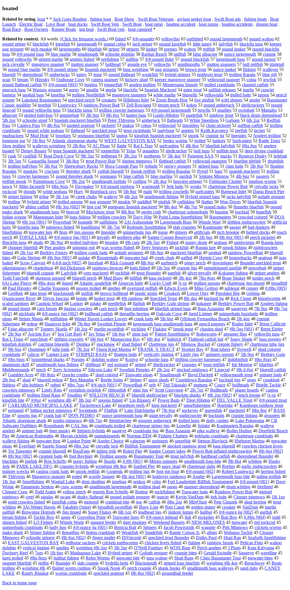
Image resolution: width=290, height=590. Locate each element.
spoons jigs (27, 415)
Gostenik (114, 471)
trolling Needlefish (88, 94)
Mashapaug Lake (85, 552)
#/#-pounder (143, 38)
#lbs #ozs (263, 359)
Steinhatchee (120, 420)
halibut (206, 512)
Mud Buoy (113, 278)
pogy (251, 379)
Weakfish (129, 532)
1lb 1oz (278, 496)
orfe (152, 384)
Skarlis (110, 461)
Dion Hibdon (198, 400)
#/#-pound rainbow (118, 186)
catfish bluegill (111, 171)
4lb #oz (53, 125)
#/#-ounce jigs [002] (60, 313)
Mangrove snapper (48, 476)
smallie (92, 89)
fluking (249, 69)
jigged (67, 283)
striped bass (208, 166)
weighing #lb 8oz (111, 466)
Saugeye (246, 552)
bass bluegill (224, 446)
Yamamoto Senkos (37, 486)
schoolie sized (34, 120)
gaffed (186, 257)
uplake (84, 257)
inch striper (142, 44)
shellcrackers (252, 105)
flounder (63, 563)
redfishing (59, 318)
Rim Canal (174, 507)
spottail (214, 252)
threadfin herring (134, 313)
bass (218, 171)
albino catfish (37, 206)
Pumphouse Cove (49, 181)
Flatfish (111, 410)
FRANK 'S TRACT (156, 349)
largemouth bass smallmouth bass (162, 323)
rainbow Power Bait (102, 105)
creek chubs (86, 196)
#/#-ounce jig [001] (90, 527)
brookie (111, 242)
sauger (235, 227)
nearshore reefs (131, 405)
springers (160, 440)
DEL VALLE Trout (234, 400)
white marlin (164, 94)
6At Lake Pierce (16, 283)
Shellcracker (164, 364)
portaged (16, 410)
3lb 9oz (56, 242)
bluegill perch (84, 278)
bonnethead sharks (48, 359)
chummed (37, 349)
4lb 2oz (131, 196)
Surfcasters (242, 140)
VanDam (250, 507)
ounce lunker (224, 69)
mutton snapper (85, 64)
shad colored (106, 374)
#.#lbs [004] (254, 517)
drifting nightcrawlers (246, 222)
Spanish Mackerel (160, 89)
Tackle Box (43, 517)
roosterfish (110, 150)
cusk (12, 156)
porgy (74, 89)
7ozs (39, 552)
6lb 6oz (97, 339)
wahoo (190, 49)
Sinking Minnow (214, 176)
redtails (151, 166)
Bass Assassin (177, 430)
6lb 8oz (156, 252)
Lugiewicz (67, 105)
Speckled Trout (163, 298)
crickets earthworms (120, 542)
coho (156, 481)
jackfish (182, 247)
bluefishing (12, 232)
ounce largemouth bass (122, 415)
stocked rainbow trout (186, 446)
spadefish (194, 115)
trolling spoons (207, 283)
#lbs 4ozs (46, 283)
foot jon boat (167, 471)
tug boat (86, 29)
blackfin (130, 89)
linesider (108, 232)
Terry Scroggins (67, 369)
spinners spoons (220, 354)
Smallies (74, 395)
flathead (78, 130)
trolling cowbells (174, 191)
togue (163, 232)
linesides (238, 135)
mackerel (237, 410)
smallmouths (189, 64)
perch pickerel (262, 237)
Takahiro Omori (76, 507)
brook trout (183, 329)
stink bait (140, 334)
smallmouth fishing (161, 196)
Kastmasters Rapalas (235, 425)
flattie (122, 145)
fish (188, 517)
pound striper (14, 44)
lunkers (218, 140)
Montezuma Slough (180, 84)
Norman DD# (139, 435)
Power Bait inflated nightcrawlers (222, 451)
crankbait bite (117, 502)
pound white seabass (45, 130)
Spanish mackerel (100, 69)
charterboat (43, 267)
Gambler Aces (20, 374)
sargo (66, 517)
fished (120, 38)
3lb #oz (50, 166)
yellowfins (170, 38)
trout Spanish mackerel (73, 150)
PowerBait (132, 384)
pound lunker (234, 49)
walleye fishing (15, 440)
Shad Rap (232, 537)
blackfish (41, 44)
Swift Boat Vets (105, 24)
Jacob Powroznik (178, 527)
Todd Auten (45, 491)
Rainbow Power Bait (233, 491)
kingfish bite (13, 400)
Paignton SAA (200, 156)
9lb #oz (112, 115)
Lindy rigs (189, 354)
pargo (172, 486)
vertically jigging (159, 354)
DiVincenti (131, 537)
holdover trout (209, 74)
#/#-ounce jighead (162, 517)
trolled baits (240, 94)
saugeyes (239, 308)
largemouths (70, 49)
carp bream (47, 308)
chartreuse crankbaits (254, 435)
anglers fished (82, 59)
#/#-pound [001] (254, 481)
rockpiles (206, 517)
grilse (44, 196)
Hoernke (225, 405)
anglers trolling (142, 84)
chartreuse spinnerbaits (188, 211)
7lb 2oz (82, 349)
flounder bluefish (248, 206)
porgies (170, 49)
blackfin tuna (251, 44)
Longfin (183, 425)
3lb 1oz (62, 196)
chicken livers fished (163, 542)
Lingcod (222, 369)
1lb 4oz (243, 318)
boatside (85, 222)
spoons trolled (88, 288)
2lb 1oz (26, 252)
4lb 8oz (192, 145)
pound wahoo (261, 38)
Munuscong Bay (125, 339)
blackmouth (63, 293)
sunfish (185, 176)
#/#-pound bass (30, 54)
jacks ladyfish (239, 196)
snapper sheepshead (201, 486)
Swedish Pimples (134, 369)
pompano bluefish (94, 135)
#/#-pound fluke (159, 59)
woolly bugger (102, 476)
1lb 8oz (38, 140)
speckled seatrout (108, 573)
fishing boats (255, 19)
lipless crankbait (100, 532)
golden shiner (203, 507)
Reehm (228, 466)
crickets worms (268, 527)
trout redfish (214, 364)
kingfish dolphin (16, 344)
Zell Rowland (138, 105)
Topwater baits (195, 491)
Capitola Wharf (49, 303)
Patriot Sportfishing (172, 334)
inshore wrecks (15, 471)
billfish (136, 278)
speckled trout (104, 130)
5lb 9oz (247, 354)
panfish (174, 273)
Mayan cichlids (74, 435)
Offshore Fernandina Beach (205, 318)
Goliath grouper (153, 552)
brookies (63, 135)
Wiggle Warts (72, 522)
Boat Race (11, 29)
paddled (144, 201)
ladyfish (226, 44)
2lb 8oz (79, 145)
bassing (221, 211)
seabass (220, 242)
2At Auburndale (138, 222)
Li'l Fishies (43, 522)
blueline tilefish (247, 161)
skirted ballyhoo (38, 115)
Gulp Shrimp (28, 257)
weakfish (150, 74)
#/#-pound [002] (200, 471)
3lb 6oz (92, 115)
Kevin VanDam (190, 496)
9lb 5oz (87, 156)
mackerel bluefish (186, 252)
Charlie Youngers (53, 288)
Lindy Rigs (52, 390)
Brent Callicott (272, 323)
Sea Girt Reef (69, 334)
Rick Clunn (241, 298)
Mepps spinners (163, 461)
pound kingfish (172, 44)
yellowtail (167, 125)
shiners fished (14, 522)
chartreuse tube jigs (267, 344)
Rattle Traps (269, 140)
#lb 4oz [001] (133, 476)
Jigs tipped (71, 512)
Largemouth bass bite (231, 476)
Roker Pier (132, 451)
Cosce (219, 384)
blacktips (10, 461)
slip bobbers (33, 384)
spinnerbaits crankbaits (22, 527)
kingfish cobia (64, 502)
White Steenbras (204, 120)
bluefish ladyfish (220, 145)
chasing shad (211, 329)
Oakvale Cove (169, 313)
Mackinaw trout (100, 211)
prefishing (110, 59)
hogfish (44, 105)
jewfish (269, 79)
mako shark (12, 532)
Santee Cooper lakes (167, 451)
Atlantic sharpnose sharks (74, 140)
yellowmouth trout (236, 374)
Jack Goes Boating (70, 19)
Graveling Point (91, 517)
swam (65, 496)
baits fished (140, 267)
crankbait (271, 379)
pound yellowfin (17, 59)
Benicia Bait (125, 527)
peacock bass (14, 89)
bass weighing (135, 69)
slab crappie (88, 563)
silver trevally (199, 273)
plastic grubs (146, 293)
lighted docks (258, 232)
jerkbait (280, 156)
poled (77, 476)
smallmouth (88, 54)
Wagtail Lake (63, 481)
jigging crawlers (78, 308)
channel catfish (255, 84)
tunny (81, 74)
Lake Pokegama (249, 420)
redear (32, 323)
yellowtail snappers (210, 161)
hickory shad (136, 79)
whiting (255, 461)
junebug (119, 481)
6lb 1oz (124, 512)
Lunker (76, 303)
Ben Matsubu (82, 379)
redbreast (109, 156)
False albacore (20, 329)
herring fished (273, 471)
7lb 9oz (260, 308)
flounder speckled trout (260, 262)
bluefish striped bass (173, 308)
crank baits (143, 318)
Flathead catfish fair (205, 339)
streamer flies (235, 334)
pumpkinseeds (107, 435)
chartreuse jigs (161, 344)
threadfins (70, 532)
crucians (51, 171)
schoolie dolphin (120, 54)
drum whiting (238, 486)
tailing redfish (269, 476)
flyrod (202, 171)
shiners (181, 232)
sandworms (244, 242)
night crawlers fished (26, 502)
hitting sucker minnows (51, 410)
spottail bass (33, 94)
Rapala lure (205, 247)
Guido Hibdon (166, 115)
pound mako (215, 206)
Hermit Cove (210, 257)
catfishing (186, 201)
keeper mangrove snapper (178, 79)
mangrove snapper (47, 64)
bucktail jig (214, 298)
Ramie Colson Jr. (184, 532)
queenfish (213, 410)
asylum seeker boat (194, 19)
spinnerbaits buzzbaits (238, 313)
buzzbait (95, 262)
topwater (239, 522)
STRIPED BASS (91, 354)
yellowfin (162, 64)
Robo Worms (98, 558)
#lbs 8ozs (38, 558)
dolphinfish (238, 359)
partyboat (165, 130)
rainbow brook (220, 542)
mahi (147, 191)
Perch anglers (209, 547)
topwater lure (40, 232)
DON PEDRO (81, 415)
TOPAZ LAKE (33, 237)
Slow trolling (13, 145)
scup (6, 79)
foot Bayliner (81, 456)
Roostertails (107, 257)
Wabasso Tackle (238, 532)
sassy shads (158, 379)
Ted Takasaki (175, 384)
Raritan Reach (154, 54)
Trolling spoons (113, 456)
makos (128, 125)
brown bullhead (114, 293)
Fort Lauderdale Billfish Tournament (200, 481)
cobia (251, 79)
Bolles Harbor (239, 430)
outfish (87, 293)
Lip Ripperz (140, 400)
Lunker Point (79, 440)
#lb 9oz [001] (59, 257)
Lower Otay (198, 293)
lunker (151, 49)
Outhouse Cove (70, 79)
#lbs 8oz (259, 410)
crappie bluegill (52, 451)
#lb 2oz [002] (220, 395)
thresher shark (78, 171)
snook (193, 135)
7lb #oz (168, 410)
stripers (132, 49)
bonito (81, 298)
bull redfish (253, 64)
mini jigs (140, 390)
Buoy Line (148, 507)
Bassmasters (220, 217)
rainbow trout (221, 115)
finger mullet (103, 537)
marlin (248, 89)
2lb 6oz (205, 237)
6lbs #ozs (60, 186)
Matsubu (269, 110)
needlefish (117, 303)
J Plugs (234, 547)
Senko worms (175, 140)
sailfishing (108, 222)
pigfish (31, 461)
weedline (269, 552)
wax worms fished (117, 247)
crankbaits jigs (146, 430)
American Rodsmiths (35, 435)
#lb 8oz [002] (143, 573)
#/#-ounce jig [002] (236, 512)
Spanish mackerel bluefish (77, 120)
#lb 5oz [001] (242, 329)
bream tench (169, 105)
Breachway (254, 563)
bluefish (95, 49)
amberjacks (60, 74)
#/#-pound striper (62, 69)
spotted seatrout (81, 125)
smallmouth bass (44, 211)
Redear (141, 491)
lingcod (72, 211)
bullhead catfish (99, 313)
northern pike (129, 237)
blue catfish (133, 176)
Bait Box (229, 517)
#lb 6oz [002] (271, 451)
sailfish (180, 54)
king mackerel (164, 405)
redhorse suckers (80, 542)
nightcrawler (190, 415)
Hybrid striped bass (202, 196)
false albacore (205, 54)
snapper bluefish (16, 563)
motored (91, 502)
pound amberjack (219, 105)
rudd (276, 517)
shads (38, 242)
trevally (103, 237)
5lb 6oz (166, 318)
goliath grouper (271, 196)
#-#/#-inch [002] (66, 262)
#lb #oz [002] (73, 537)
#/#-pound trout (273, 400)
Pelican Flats (251, 542)
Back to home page (19, 582)
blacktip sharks (187, 395)
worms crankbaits (71, 573)
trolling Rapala (242, 74)
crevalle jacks (266, 186)
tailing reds (106, 451)
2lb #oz (9, 379)
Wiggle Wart (209, 222)
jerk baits (218, 496)
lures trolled (12, 558)
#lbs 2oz (174, 502)
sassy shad (171, 466)
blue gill (269, 74)
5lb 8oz (130, 191)
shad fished (132, 344)
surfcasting (169, 145)
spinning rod (83, 247)
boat (41, 19)
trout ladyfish (182, 456)
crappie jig (215, 135)
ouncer (163, 496)
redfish (209, 49)
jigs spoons (84, 232)
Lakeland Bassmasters (41, 100)
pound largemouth (226, 38)
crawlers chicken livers (262, 446)
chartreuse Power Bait (228, 186)
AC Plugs (101, 145)
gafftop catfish (250, 125)
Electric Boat (30, 24)
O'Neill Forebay (148, 547)
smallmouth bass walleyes (210, 568)
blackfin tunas (79, 110)
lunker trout (104, 298)
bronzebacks (240, 257)
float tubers (220, 349)
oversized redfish (142, 288)
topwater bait (136, 257)
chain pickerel (218, 125)
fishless (8, 384)
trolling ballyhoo (22, 166)
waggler (208, 527)
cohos (146, 125)
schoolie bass (157, 359)
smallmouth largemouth (110, 486)
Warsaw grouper (47, 89)
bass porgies (270, 339)
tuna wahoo (156, 558)
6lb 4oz (153, 339)
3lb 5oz (14, 161)
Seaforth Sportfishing (267, 537)
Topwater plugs (139, 374)
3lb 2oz (130, 156)
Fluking (160, 329)
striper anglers (267, 273)
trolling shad (149, 486)
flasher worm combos (71, 568)
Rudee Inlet (242, 323)
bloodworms (269, 298)
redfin (43, 563)
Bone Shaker (233, 278)
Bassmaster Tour (149, 456)
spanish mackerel (244, 171)
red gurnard (117, 364)
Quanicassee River (19, 298)
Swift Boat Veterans (156, 19)
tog (139, 502)
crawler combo (75, 374)
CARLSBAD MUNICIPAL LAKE (40, 405)
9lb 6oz (14, 349)
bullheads (240, 384)
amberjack (151, 120)
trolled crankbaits (219, 84)
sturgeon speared (50, 278)
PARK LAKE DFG (34, 466)
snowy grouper (177, 166)
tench (41, 369)
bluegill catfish (273, 369)
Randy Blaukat (35, 573)
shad (26, 379)
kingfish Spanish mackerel (157, 135)
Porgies (78, 359)
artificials (202, 232)
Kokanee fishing (233, 273)
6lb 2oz (253, 120)
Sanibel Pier (144, 466)
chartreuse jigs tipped (246, 283)
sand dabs (249, 568)
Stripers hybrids (91, 430)
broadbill (279, 283)
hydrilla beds (116, 563)
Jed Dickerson (72, 267)
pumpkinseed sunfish (223, 267)
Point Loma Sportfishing (180, 217)
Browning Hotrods (38, 512)
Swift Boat (132, 24)
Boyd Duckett (200, 374)
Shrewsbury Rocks (81, 166)
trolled (200, 140)
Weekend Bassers (169, 522)
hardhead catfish (215, 456)
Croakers (172, 293)
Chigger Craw (15, 491)
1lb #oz (118, 334)
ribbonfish (117, 390)
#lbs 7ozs (75, 384)
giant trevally (160, 415)
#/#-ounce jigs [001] (72, 237)
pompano (108, 176)
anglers (187, 130)
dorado (30, 191)
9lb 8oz (234, 461)
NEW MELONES (208, 522)
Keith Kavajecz (214, 130)
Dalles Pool (206, 537)
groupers (272, 415)
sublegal (232, 288)
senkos (139, 481)
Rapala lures (272, 242)
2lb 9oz (14, 334)
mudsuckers (13, 135)
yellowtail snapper (223, 79)
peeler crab (151, 211)
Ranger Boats (64, 29)
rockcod (9, 191)
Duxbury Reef (15, 552)
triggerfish (113, 84)
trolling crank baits (91, 252)
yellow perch (74, 491)
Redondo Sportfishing (146, 227)
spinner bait (32, 430)
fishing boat (100, 19)
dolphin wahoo (104, 359)
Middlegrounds (15, 369)
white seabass (55, 191)
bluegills (189, 94)
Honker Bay (193, 349)
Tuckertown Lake (95, 405)
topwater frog (48, 440)
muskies (30, 171)
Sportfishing (33, 481)
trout (97, 74)
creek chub (164, 257)
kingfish (63, 44)
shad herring (255, 502)
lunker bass (136, 115)
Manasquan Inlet (48, 217)
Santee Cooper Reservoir (170, 237)
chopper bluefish (23, 247)
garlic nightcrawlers (259, 466)
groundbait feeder (177, 573)
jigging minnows (137, 161)
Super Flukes (99, 512)
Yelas (131, 150)
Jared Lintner (200, 313)
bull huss (202, 150)
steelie (110, 89)
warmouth (151, 186)
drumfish (275, 161)
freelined (265, 486)
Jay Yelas (97, 334)
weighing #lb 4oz (222, 563)
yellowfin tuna (267, 334)
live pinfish (204, 100)
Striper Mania (31, 318)
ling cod (94, 206)
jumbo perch (263, 278)
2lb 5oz (153, 242)
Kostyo (131, 359)
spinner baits (270, 374)
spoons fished (110, 400)
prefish (241, 130)
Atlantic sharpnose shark (24, 420)
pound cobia (115, 44)
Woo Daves (230, 201)
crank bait (52, 415)
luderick (174, 339)
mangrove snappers (129, 94)
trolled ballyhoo (84, 242)
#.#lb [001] (132, 461)
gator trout (192, 89)
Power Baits (169, 400)
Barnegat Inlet (233, 191)
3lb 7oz (113, 227)
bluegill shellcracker (149, 395)
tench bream (249, 395)
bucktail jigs (229, 379)
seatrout (265, 257)
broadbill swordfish (115, 507)
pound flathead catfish (22, 84)
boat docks (78, 24)
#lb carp (132, 242)
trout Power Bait (100, 161)
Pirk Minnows (235, 527)
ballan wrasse (14, 217)
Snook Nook (108, 568)
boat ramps (208, 24)
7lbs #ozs (207, 278)
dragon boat (266, 24)
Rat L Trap (143, 145)
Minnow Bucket (195, 344)
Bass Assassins (211, 308)
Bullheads (219, 390)
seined (140, 364)
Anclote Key (39, 334)
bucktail (242, 211)
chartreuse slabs (201, 466)
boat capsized (140, 29)
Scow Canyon (32, 262)
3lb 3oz (84, 400)
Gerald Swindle (218, 552)
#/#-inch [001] (103, 384)
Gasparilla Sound (43, 161)
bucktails (216, 415)
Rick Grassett (122, 262)
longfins (58, 94)
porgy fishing (85, 461)
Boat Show (124, 19)
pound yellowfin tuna (41, 110)
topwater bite (128, 558)
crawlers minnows (18, 390)
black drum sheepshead (261, 115)
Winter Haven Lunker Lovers (100, 318)
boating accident (180, 24)
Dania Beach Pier (268, 191)
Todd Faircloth (15, 278)
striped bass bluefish (182, 563)
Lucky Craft (160, 283)
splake (95, 303)
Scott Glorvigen (169, 390)
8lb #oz (147, 262)
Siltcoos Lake (100, 369)
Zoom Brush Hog (171, 100)
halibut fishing (66, 558)
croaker (228, 507)
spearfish (183, 440)
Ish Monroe (242, 364)
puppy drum (196, 242)
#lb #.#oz (244, 369)
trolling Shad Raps (43, 395)
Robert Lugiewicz (238, 471)
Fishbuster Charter (225, 181)
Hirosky (42, 79)
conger (252, 288)
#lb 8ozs (47, 374)
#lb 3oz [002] (68, 206)
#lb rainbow (132, 298)
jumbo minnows (67, 420)
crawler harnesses (33, 176)
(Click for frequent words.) (84, 38)
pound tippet (19, 308)
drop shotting (93, 481)
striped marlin (51, 59)
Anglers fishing (273, 303)
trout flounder (149, 273)
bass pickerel (160, 278)
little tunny (202, 44)
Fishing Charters (173, 435)
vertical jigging (36, 547)
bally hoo (58, 527)
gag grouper (100, 201)
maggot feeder (103, 522)
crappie (269, 54)
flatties (207, 201)
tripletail (277, 64)
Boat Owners (36, 29)
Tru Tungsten (20, 451)
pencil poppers (212, 323)
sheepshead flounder (255, 456)
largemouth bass (230, 59)
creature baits (50, 456)
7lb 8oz (83, 323)
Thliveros (16, 476)
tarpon (263, 94)
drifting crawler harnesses (198, 359)
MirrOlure (198, 502)
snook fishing (235, 247)
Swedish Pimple (111, 323)
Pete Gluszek (225, 502)
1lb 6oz (56, 552)
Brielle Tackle (268, 384)
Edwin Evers (175, 288)
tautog (121, 135)
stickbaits (27, 313)
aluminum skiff (15, 364)
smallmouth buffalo (109, 181)
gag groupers (166, 69)
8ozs (63, 232)
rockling (138, 329)
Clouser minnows (249, 496)
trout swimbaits (137, 130)
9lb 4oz (170, 206)
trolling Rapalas (176, 171)
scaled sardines (15, 303)
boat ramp (154, 24)
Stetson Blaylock (212, 440)
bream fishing (14, 517)
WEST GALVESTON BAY (130, 140)
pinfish (164, 201)
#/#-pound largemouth (171, 110)
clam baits (234, 166)
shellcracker (176, 150)
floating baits (125, 354)
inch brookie (228, 232)
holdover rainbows (169, 476)
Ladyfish (69, 273)
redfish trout (227, 150)
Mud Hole (39, 135)
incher (259, 130)
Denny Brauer (33, 150)
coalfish (30, 156)
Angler (198, 476)
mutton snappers (221, 64)
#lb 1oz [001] (34, 222)
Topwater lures (125, 517)
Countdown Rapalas (194, 379)
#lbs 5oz (81, 446)
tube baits (60, 349)
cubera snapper (104, 79)
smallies (224, 110)
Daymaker (84, 186)
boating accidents (237, 24)
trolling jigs (139, 471)
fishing (194, 542)
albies (212, 532)
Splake (204, 425)
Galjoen (232, 120)
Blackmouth (146, 563)
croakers (108, 100)
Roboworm (206, 334)
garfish (266, 512)
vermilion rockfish (85, 390)
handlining (90, 227)
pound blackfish (195, 59)
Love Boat (55, 24)
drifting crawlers (69, 339)
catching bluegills (53, 344)
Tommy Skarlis (53, 329)
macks (226, 156)
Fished (172, 242)
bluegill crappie (40, 273)
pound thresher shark (74, 176)
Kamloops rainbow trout (261, 405)
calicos (33, 354)
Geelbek (15, 293)
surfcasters (204, 191)
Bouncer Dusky (252, 156)
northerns (152, 156)
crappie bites (185, 552)
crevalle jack (107, 446)
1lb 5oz (163, 267)
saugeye (119, 430)
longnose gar (13, 140)
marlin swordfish (109, 329)
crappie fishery (230, 344)
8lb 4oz (190, 298)
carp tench (108, 308)
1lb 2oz (81, 329)
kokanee (203, 303)
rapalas (47, 496)
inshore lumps (180, 512)
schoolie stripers (40, 537)
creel (29, 496)
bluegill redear (50, 379)
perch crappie (139, 568)
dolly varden (217, 420)
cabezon (137, 440)
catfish (154, 502)
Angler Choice (110, 440)
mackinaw (106, 344)
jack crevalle (13, 64)
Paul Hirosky (19, 288)
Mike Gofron (206, 288)
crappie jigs (187, 267)
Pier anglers (54, 247)
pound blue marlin (24, 69)
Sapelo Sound (54, 446)
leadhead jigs (149, 512)
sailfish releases (222, 89)
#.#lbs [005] (276, 288)
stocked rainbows (192, 369)
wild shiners (231, 100)
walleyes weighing (49, 145)
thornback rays (103, 191)
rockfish (122, 273)
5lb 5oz (120, 547)
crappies (189, 364)
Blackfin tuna (14, 242)
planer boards (247, 390)
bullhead (113, 64)
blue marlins (161, 176)
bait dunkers (259, 227)
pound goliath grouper (130, 496)
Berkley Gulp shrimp (170, 303)
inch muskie (41, 49)
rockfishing (165, 491)
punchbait (39, 339)
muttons (200, 384)
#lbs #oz (249, 145)
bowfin (204, 110)
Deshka (83, 344)
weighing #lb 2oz (91, 547)
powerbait (257, 267)
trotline (14, 201)
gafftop (132, 59)
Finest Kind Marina (113, 349)
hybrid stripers (177, 74)
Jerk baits (175, 186)
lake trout (38, 293)
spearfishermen (197, 405)
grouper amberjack (155, 420)
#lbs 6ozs (16, 359)
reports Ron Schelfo (110, 491)
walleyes (270, 69)
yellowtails (213, 94)
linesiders (190, 125)
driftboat (93, 364)
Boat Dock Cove (59, 156)
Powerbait (62, 222)
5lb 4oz (174, 156)
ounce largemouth (240, 54)
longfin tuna (28, 227)
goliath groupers (128, 252)
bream (22, 79)
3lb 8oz (72, 161)
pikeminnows (14, 267)
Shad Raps (183, 558)
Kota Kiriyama (261, 547)
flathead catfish (172, 161)
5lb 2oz (9, 120)
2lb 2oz (163, 369)
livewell (244, 349)
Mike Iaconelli (32, 186)
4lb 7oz (190, 206)
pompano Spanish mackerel (132, 206)
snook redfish (88, 471)
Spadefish (154, 532)
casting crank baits (52, 471)
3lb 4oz (185, 278)
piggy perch (195, 262)
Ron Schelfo (55, 461)
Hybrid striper (120, 552)
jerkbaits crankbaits (212, 435)
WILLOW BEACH (107, 395)
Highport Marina (249, 440)
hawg (7, 186)
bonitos (90, 84)
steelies (114, 288)
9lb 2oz (78, 181)
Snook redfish (143, 171)
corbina (253, 293)
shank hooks (169, 568)
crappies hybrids (74, 466)
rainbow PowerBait (245, 252)
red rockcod (264, 522)
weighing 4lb (59, 400)
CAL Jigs (79, 425)
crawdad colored (253, 217)
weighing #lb (33, 568)
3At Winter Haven (39, 507)
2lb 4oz (160, 181)
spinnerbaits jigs (137, 232)
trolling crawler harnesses (121, 110)
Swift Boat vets (111, 29)
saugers (262, 176)
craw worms (72, 486)
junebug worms (262, 181)
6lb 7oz (95, 420)
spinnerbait (69, 115)
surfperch (169, 262)
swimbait (246, 110)
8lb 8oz (128, 211)
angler (254, 100)
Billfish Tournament (143, 446)
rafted (55, 384)
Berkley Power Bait (235, 303)
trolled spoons (70, 201)
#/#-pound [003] (63, 84)
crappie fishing (244, 415)
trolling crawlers (111, 217)
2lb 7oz (196, 390)
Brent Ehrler (272, 329)
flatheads (175, 120)
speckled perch (81, 100)
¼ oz (271, 395)
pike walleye (208, 430)
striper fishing (20, 196)
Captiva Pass (28, 125)
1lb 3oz (9, 481)
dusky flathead (90, 496)
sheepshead (32, 74)
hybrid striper (39, 201)
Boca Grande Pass (121, 166)
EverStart (27, 446)
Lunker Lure (57, 354)
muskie (124, 201)
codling (139, 181)
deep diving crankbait (264, 150)
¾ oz (182, 283)
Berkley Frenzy (54, 252)
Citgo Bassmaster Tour (220, 558)
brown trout (195, 69)
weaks (195, 186)
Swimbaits (88, 410)
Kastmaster (213, 227)
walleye (111, 196)
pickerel (108, 125)
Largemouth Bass (175, 222)
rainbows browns (107, 267)
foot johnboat (136, 308)
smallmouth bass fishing (57, 364)
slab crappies (184, 227)
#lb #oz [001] (231, 237)
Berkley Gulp (273, 354)
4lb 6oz (242, 176)
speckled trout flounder (168, 537)
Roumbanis (54, 425)
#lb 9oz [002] (20, 456)
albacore (9, 115)
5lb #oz (256, 166)
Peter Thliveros (121, 120)
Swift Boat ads (227, 19)
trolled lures (188, 420)
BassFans (81, 451)
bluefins (266, 364)
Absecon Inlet (130, 283)
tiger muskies (134, 522)
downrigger (222, 262)
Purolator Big (228, 293)
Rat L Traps (12, 339)
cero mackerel (96, 273)
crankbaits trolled (110, 425)
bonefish (263, 211)
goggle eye (137, 64)
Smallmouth (170, 374)
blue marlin (61, 54)
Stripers (150, 527)
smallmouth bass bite (202, 461)
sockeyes (190, 410)
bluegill (9, 74)
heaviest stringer (187, 181)
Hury (78, 191)
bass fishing (80, 217)
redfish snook (14, 181)
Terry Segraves (154, 247)
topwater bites (260, 558)
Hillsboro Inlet (136, 100)
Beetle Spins (112, 379)
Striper (136, 379)
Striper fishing (42, 532)
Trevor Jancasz (55, 298)
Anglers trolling (267, 135)
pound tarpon (264, 59)
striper (114, 49)
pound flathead (121, 74)
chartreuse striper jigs (151, 425)
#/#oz (36, 400)
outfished (195, 38)
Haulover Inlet (57, 323)
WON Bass (180, 547)
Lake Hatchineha (139, 410)
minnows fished (60, 227)
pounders (150, 150)
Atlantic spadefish (95, 283)
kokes (191, 105)
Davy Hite (142, 217)
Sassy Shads (241, 339)
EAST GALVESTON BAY (33, 542)
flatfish (139, 303)
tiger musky (59, 430)
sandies (62, 547)
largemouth (87, 44)
